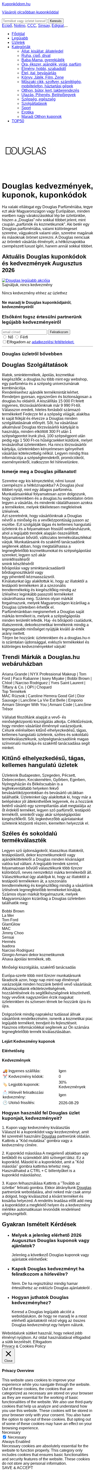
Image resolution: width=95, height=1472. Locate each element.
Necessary (17, 1437)
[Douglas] (26, 174)
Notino (19, 25)
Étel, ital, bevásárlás (38, 73)
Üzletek (18, 42)
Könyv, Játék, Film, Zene (42, 77)
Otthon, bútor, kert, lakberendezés (50, 90)
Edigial (58, 25)
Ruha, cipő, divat (35, 56)
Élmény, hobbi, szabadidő (43, 69)
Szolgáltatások (34, 103)
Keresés (56, 21)
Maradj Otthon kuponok (41, 117)
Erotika (27, 112)
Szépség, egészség (38, 99)
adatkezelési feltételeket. (53, 342)
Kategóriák (21, 47)
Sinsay (44, 25)
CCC (31, 25)
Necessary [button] (11, 1432)
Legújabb (20, 38)
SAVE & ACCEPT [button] (17, 1468)
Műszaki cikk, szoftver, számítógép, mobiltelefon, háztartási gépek (51, 84)
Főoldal (18, 34)
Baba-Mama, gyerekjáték (43, 60)
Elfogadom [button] (42, 1342)
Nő (10, 337)
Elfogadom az (40, 342)
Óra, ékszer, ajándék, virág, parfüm (51, 64)
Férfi (24, 337)
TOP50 (18, 121)
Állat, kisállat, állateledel (42, 51)
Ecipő (7, 25)
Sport (26, 108)
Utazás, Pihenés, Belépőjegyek (48, 95)
